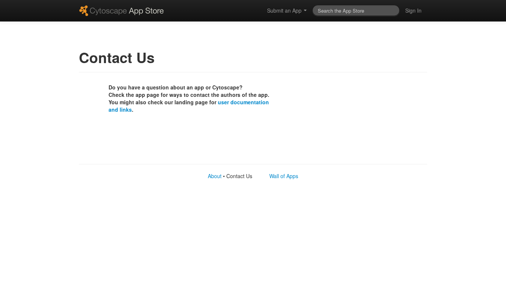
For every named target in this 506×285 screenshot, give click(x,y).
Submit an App (285, 10)
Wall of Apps (283, 176)
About (215, 176)
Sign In (413, 10)
